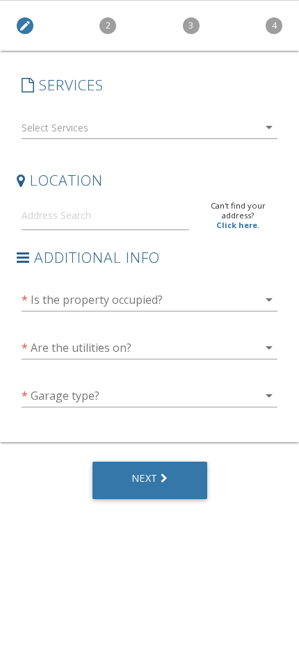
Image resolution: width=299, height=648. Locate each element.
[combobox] (149, 130)
